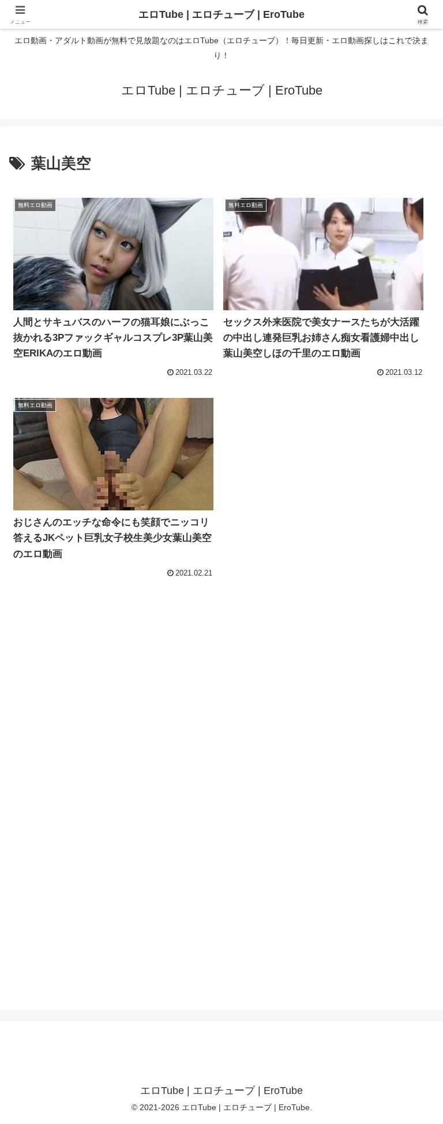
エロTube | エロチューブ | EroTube (221, 14)
